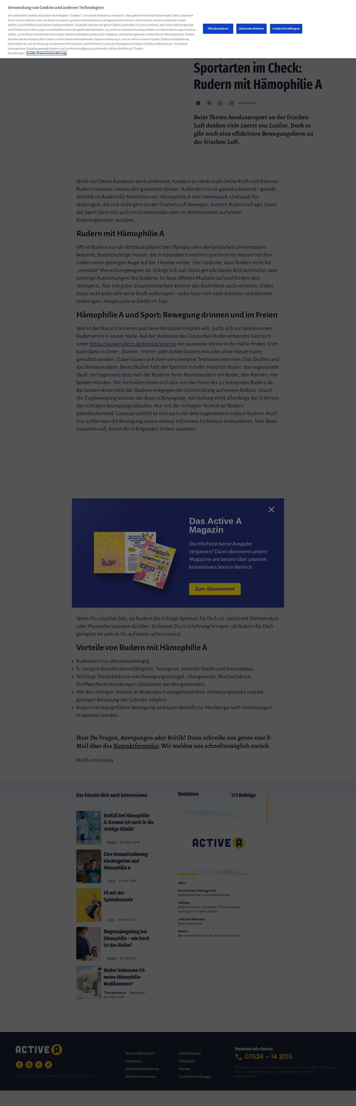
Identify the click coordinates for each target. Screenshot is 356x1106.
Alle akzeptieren (218, 28)
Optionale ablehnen (251, 28)
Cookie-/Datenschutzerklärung (46, 53)
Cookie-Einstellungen (286, 28)
